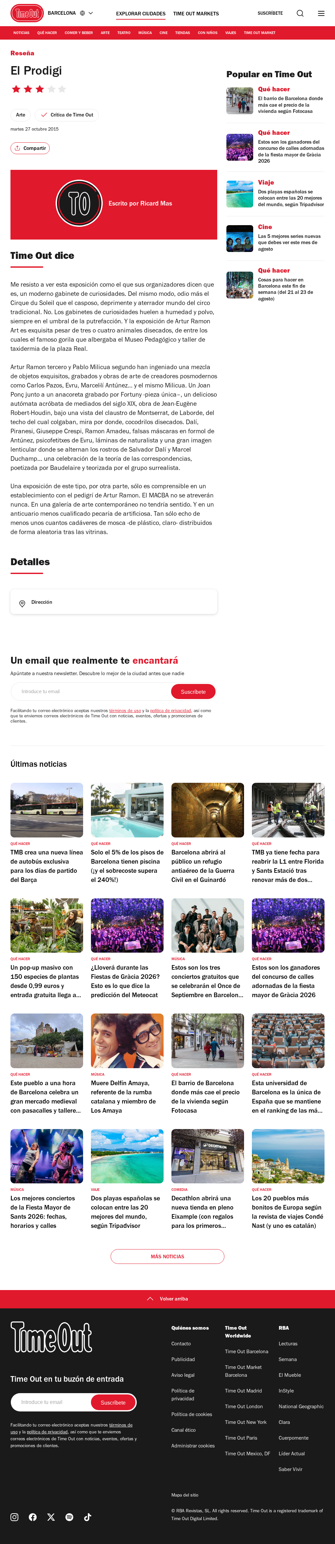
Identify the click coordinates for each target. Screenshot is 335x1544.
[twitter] (51, 1517)
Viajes (230, 33)
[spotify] (69, 1517)
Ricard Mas (156, 204)
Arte (105, 33)
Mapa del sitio (184, 1496)
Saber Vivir (290, 1470)
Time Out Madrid (243, 1391)
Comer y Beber (79, 33)
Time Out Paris (241, 1438)
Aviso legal (183, 1375)
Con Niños (208, 33)
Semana (288, 1360)
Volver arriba (174, 1299)
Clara (284, 1423)
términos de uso (125, 711)
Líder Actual (292, 1454)
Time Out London (244, 1407)
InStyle (286, 1391)
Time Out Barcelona (246, 1352)
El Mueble (290, 1375)
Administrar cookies (193, 1446)
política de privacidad (170, 711)
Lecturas (288, 1344)
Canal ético (183, 1430)
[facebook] (33, 1517)
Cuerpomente (294, 1438)
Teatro (124, 33)
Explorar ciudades (141, 14)
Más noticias (167, 1257)
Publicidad (183, 1360)
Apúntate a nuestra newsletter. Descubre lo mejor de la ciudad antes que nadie (97, 674)
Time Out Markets (196, 14)
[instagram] (14, 1517)
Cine (164, 33)
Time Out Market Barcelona (243, 1371)
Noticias (21, 33)
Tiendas (182, 33)
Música (145, 33)
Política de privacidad (182, 1395)
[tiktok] (88, 1517)
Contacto (181, 1344)
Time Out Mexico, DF (247, 1454)
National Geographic (301, 1407)
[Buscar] (300, 13)
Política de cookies (191, 1415)
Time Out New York (246, 1423)
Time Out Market (259, 33)
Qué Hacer (47, 33)
